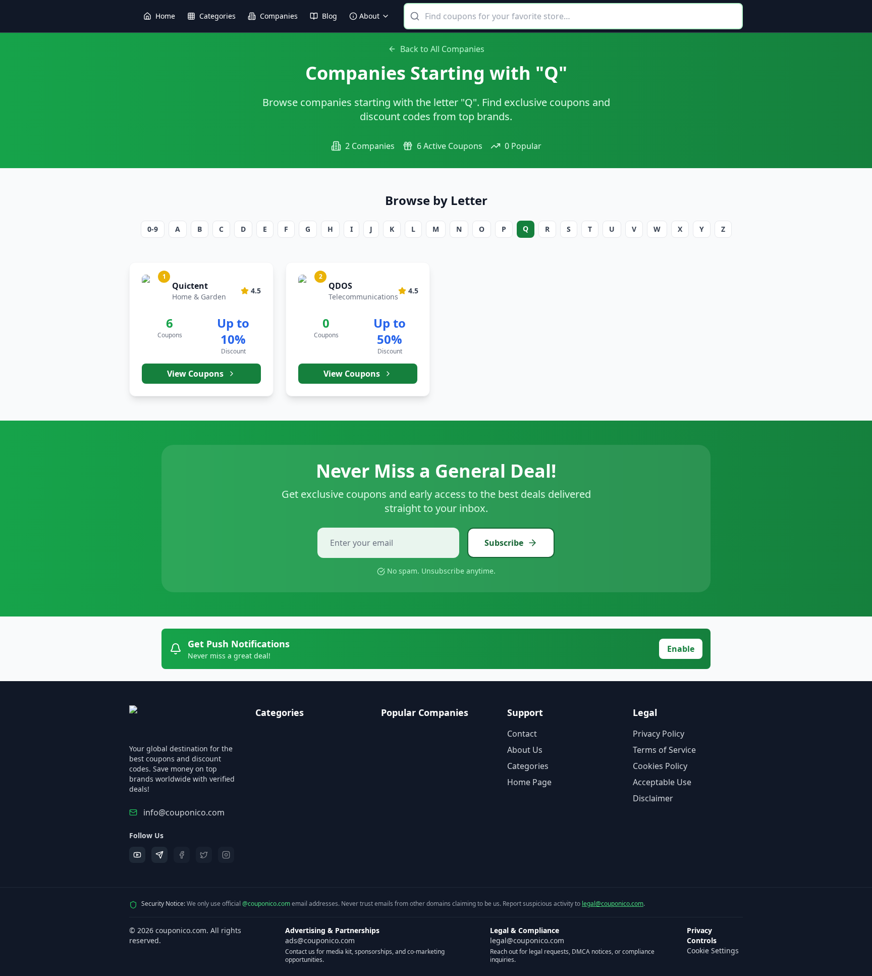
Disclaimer (653, 798)
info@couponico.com (184, 812)
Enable (680, 648)
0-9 (152, 229)
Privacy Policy (658, 733)
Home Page (529, 782)
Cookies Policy (660, 766)
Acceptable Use (662, 782)
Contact (522, 733)
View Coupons (195, 373)
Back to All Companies (442, 49)
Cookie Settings (713, 950)
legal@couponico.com (612, 903)
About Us (524, 749)
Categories (528, 766)
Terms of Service (664, 749)
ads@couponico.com (320, 940)
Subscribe (503, 542)
